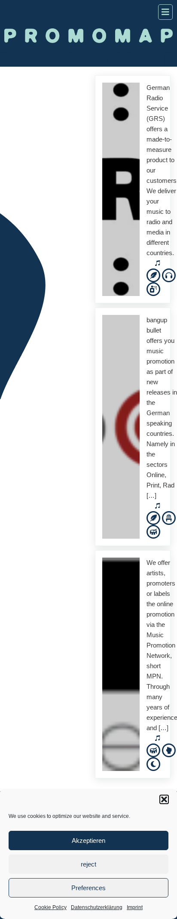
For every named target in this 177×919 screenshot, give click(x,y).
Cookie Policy (50, 907)
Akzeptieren (88, 840)
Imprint (135, 907)
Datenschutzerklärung (96, 907)
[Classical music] (169, 517)
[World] (153, 763)
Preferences (88, 887)
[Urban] (169, 749)
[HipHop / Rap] (153, 288)
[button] (164, 799)
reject (88, 864)
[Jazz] (153, 531)
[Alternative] (153, 274)
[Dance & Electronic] (169, 274)
